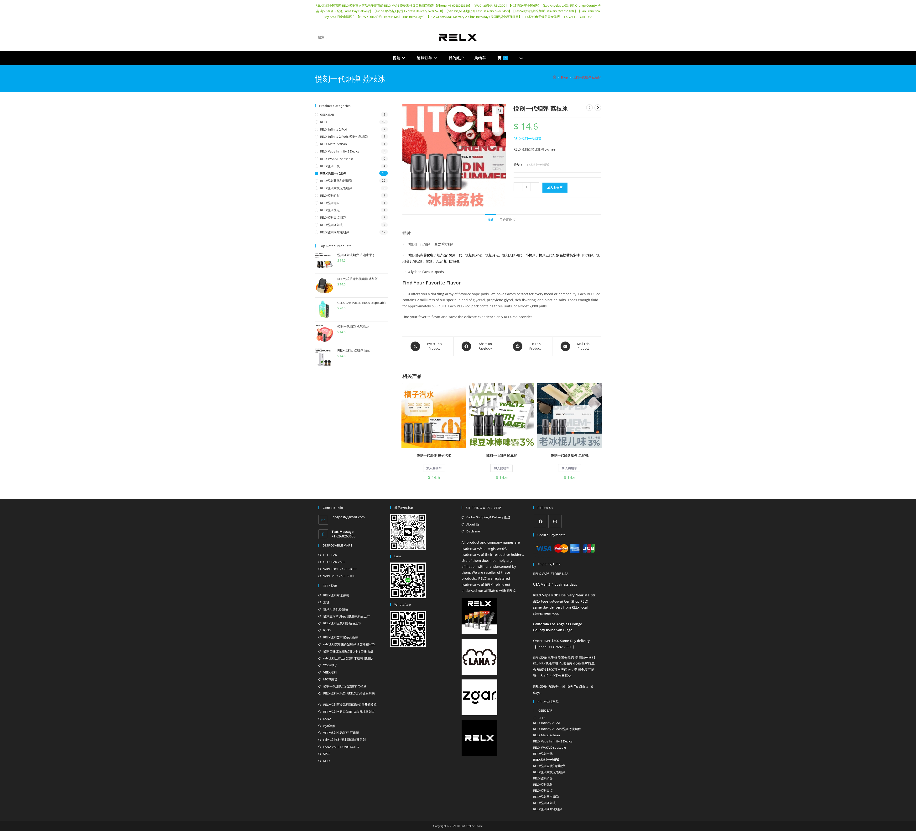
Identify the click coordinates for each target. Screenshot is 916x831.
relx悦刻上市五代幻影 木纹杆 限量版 (348, 658)
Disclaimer (473, 531)
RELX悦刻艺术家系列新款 (340, 637)
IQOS (327, 630)
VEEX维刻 (330, 672)
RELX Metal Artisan (333, 144)
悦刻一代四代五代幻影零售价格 (345, 686)
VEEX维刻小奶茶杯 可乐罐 (341, 733)
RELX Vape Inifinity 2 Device (339, 151)
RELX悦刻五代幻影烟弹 (336, 181)
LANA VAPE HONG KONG (341, 747)
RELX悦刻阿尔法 (331, 225)
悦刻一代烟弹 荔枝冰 (586, 77)
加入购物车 (555, 187)
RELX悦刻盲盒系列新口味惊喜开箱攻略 (350, 704)
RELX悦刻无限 (330, 203)
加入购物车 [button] (434, 468)
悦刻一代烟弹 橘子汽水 (434, 455)
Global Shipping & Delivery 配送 (488, 517)
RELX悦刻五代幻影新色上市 (342, 623)
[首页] (554, 77)
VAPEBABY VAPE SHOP (339, 576)
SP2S (326, 754)
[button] (499, 110)
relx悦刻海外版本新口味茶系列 (344, 739)
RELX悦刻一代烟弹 (527, 138)
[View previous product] (589, 107)
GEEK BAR (327, 114)
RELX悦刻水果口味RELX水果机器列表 (349, 693)
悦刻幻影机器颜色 (335, 609)
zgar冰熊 (329, 726)
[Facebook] (540, 521)
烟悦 (326, 602)
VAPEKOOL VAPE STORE (340, 569)
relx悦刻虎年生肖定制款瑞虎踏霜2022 (349, 644)
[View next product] (597, 107)
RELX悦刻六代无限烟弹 (336, 188)
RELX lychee (411, 271)
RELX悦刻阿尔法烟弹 (334, 232)
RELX (323, 122)
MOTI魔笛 (330, 679)
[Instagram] (555, 521)
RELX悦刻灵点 (330, 210)
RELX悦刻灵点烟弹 (333, 217)
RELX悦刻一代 (330, 166)
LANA (327, 718)
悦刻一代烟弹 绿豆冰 (501, 455)
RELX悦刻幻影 (330, 195)
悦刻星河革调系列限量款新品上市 (346, 616)
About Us (472, 524)
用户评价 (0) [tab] (508, 220)
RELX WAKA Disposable (336, 159)
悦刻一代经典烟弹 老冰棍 (569, 455)
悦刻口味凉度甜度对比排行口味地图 (348, 651)
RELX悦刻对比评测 (336, 595)
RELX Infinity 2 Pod (333, 129)
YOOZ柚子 (330, 665)
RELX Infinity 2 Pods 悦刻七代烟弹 (344, 136)
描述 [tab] (491, 220)
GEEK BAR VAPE (334, 562)
